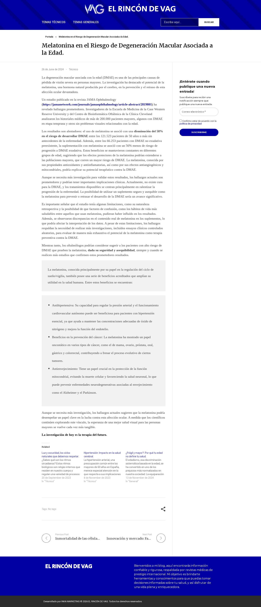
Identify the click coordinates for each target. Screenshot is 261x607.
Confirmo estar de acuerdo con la (198, 122)
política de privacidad (191, 123)
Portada (49, 37)
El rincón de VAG (142, 9)
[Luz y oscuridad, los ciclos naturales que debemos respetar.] (63, 467)
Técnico (73, 69)
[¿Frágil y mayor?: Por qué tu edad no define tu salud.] (147, 467)
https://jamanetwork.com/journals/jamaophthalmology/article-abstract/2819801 (97, 104)
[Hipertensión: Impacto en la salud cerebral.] (105, 467)
